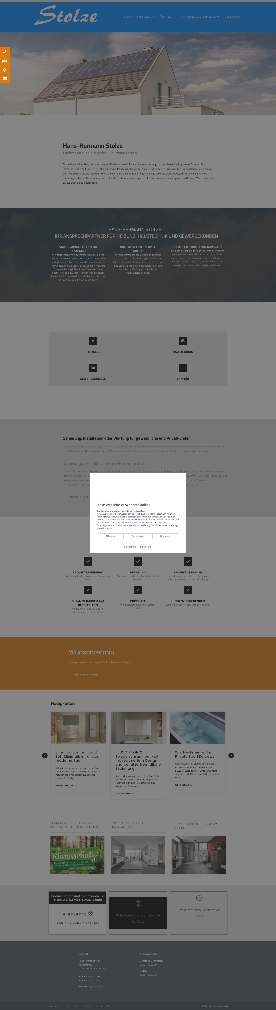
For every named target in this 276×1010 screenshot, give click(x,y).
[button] (5, 51)
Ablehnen (110, 536)
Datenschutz (130, 546)
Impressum (145, 546)
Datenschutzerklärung (139, 525)
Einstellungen (137, 536)
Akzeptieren (165, 536)
